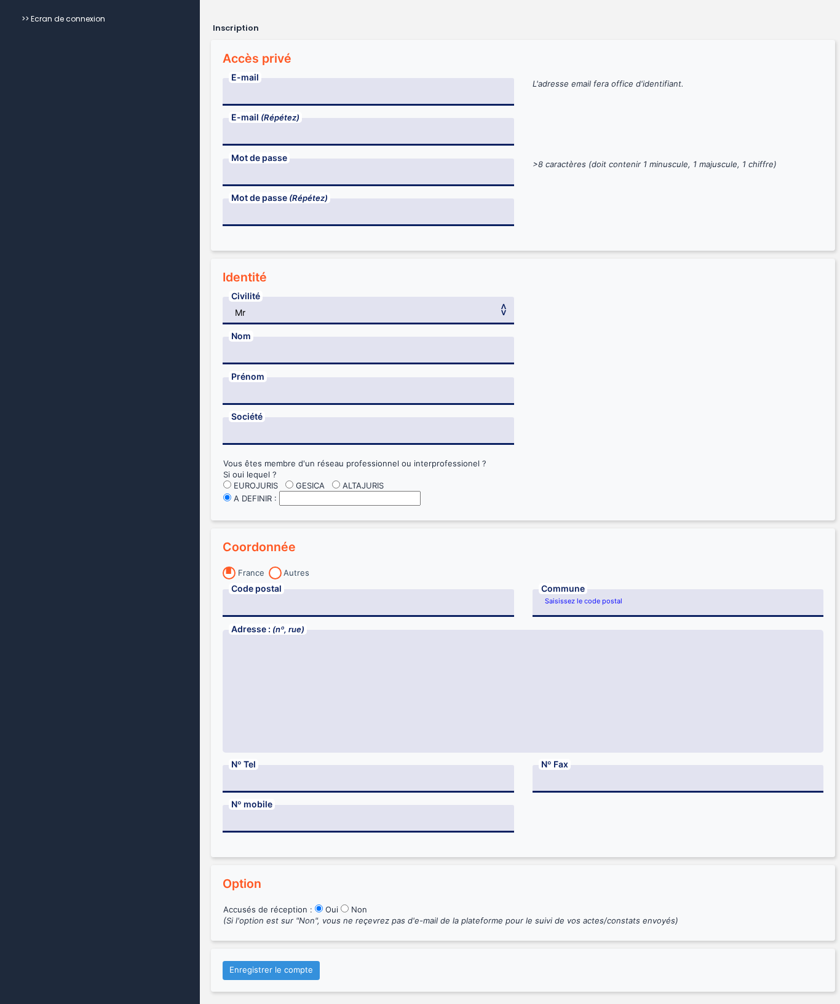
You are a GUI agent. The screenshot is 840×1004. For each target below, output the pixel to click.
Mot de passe (259, 157)
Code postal (256, 588)
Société (247, 416)
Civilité (245, 296)
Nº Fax (554, 764)
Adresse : (267, 629)
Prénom (247, 376)
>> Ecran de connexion (63, 19)
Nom (241, 336)
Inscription (236, 28)
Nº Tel (243, 764)
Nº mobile (251, 804)
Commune (563, 588)
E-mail (245, 77)
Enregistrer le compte (271, 970)
